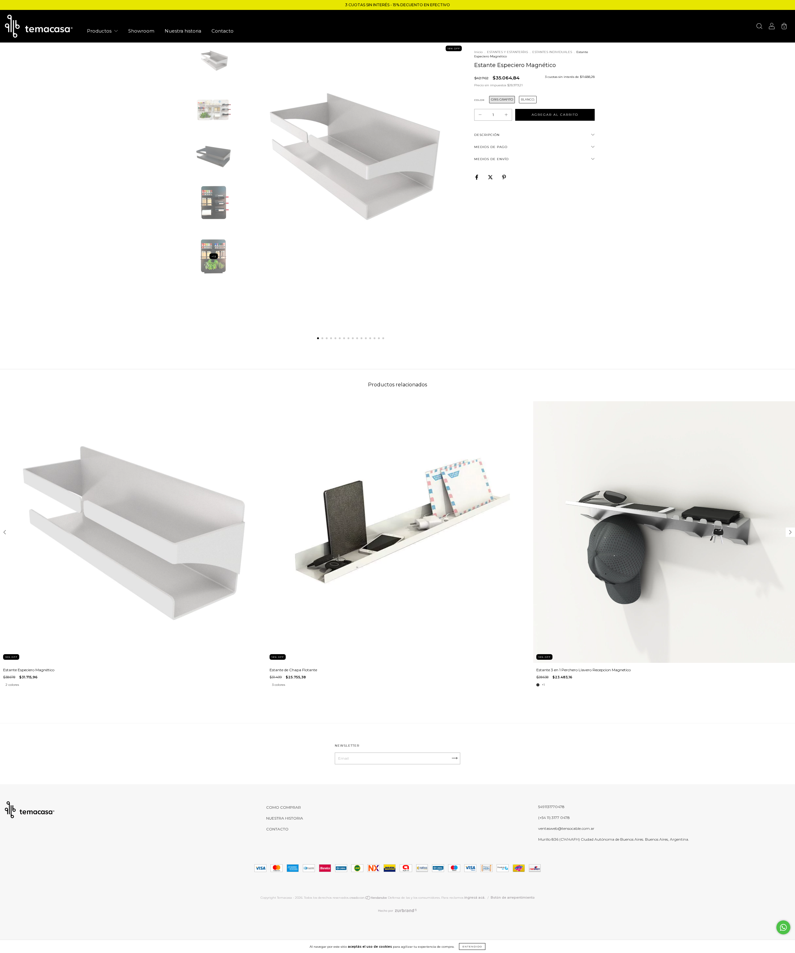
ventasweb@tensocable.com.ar (566, 828)
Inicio (478, 52)
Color (479, 99)
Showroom (141, 31)
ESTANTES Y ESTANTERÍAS (507, 52)
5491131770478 (551, 806)
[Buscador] (759, 27)
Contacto (222, 31)
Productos (100, 31)
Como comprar (283, 807)
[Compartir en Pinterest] (504, 177)
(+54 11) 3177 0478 (554, 817)
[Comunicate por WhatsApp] (783, 927)
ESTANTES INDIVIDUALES (552, 52)
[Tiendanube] (368, 899)
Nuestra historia (183, 31)
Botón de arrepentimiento (513, 898)
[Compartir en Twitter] (491, 177)
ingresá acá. (474, 898)
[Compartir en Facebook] (477, 177)
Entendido (472, 946)
